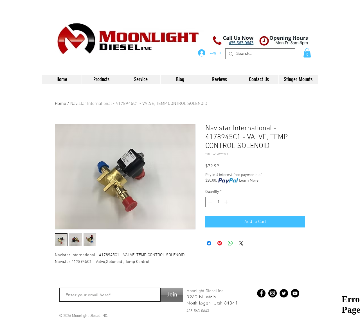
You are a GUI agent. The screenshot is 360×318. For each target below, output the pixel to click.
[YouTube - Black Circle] (295, 293)
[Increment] (226, 202)
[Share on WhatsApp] (230, 243)
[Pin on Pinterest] (219, 243)
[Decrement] (209, 202)
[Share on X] (241, 243)
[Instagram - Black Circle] (272, 293)
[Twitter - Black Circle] (284, 293)
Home (60, 104)
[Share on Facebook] (209, 243)
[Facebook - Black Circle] (261, 293)
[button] (307, 52)
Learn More (248, 180)
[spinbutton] (218, 202)
